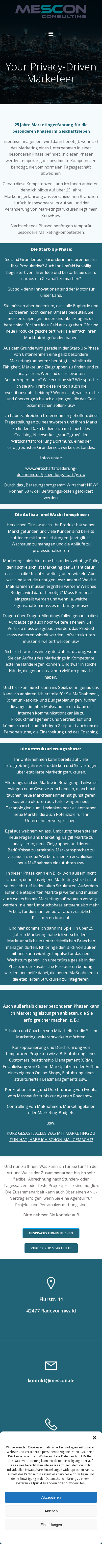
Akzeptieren (51, 1497)
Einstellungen (51, 1525)
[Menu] (51, 34)
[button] (94, 1437)
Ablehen (51, 1511)
